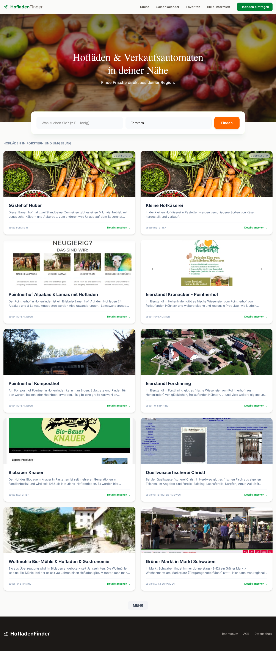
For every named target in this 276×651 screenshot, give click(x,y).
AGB (246, 633)
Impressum (230, 633)
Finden (227, 123)
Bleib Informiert (218, 7)
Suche (144, 7)
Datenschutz (263, 633)
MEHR (138, 605)
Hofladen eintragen (255, 7)
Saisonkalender (167, 7)
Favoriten (193, 7)
